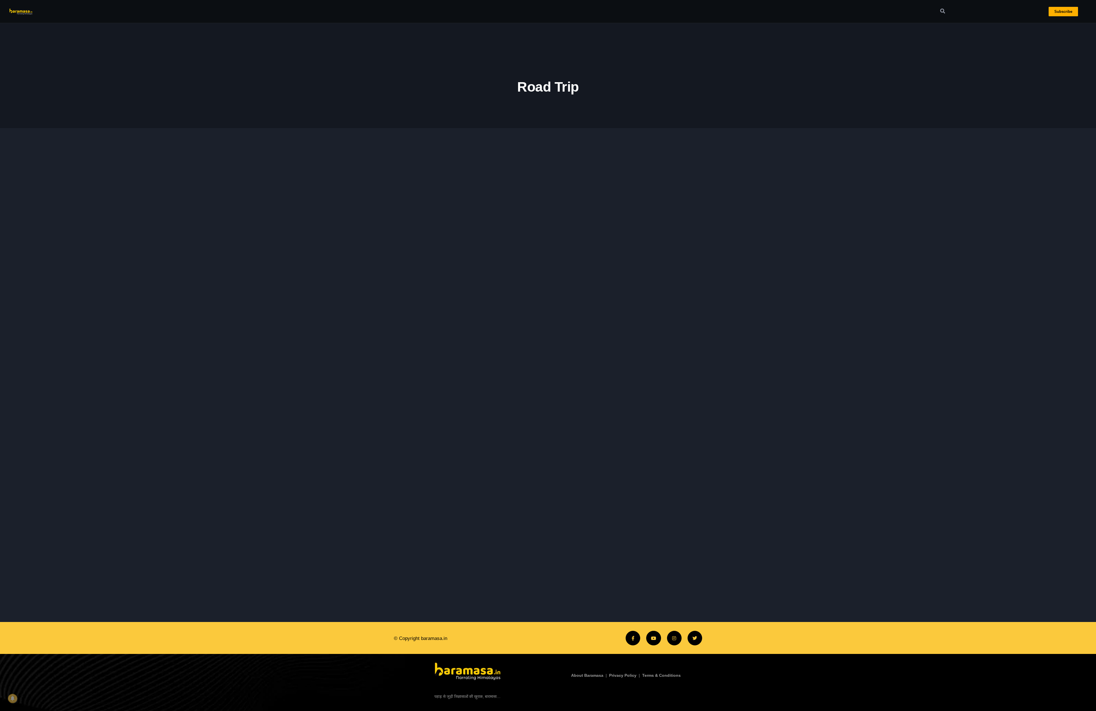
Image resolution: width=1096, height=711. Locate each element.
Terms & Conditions (661, 675)
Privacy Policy (622, 675)
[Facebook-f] (633, 638)
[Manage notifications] (12, 698)
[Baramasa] (467, 670)
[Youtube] (653, 638)
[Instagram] (674, 638)
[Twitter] (695, 638)
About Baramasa (587, 675)
